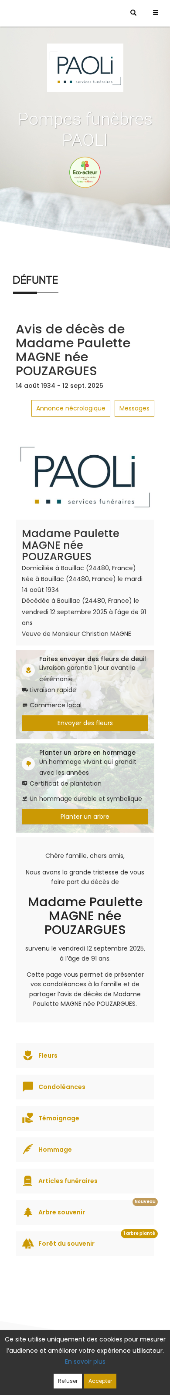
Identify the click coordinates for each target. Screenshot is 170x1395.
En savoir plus (85, 1361)
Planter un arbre (85, 816)
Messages (134, 408)
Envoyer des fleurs (85, 723)
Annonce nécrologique (70, 408)
